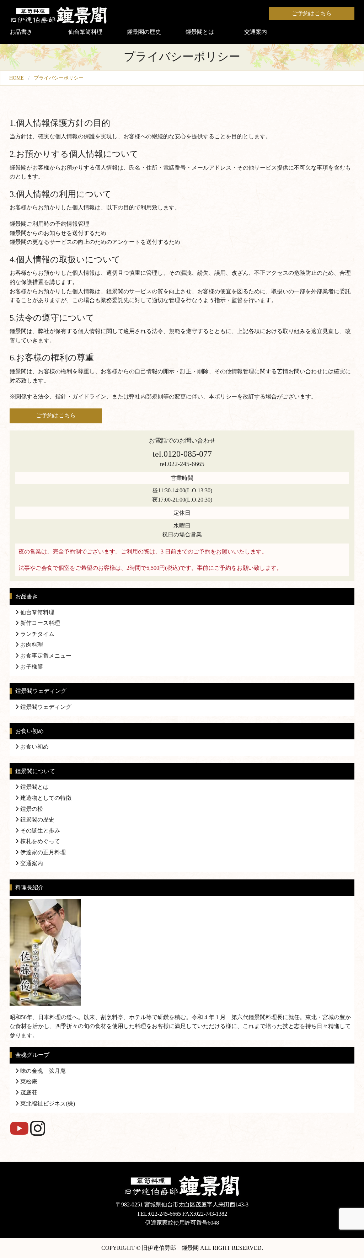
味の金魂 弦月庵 (42, 1071)
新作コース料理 (39, 623)
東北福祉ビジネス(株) (47, 1104)
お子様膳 (31, 667)
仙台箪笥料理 (85, 32)
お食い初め (34, 747)
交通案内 (255, 32)
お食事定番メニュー (45, 656)
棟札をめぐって (39, 841)
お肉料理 (31, 645)
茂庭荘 (28, 1093)
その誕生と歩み (39, 831)
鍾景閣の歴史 (144, 32)
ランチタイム (36, 634)
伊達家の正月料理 (42, 852)
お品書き (21, 32)
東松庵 (28, 1081)
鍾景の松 (31, 809)
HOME (16, 78)
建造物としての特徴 (45, 798)
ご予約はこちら (312, 13)
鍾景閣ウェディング (45, 707)
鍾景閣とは (200, 32)
